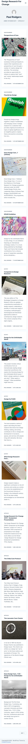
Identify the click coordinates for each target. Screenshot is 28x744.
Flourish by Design (10, 95)
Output (6, 269)
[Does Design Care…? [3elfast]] (14, 166)
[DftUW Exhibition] (14, 226)
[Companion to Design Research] (14, 285)
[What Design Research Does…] (14, 470)
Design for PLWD (9, 399)
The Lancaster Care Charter (13, 618)
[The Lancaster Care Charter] (14, 630)
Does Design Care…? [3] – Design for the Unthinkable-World (13, 675)
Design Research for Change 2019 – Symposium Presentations (13, 518)
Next (22, 733)
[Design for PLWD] (14, 411)
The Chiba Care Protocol (12, 558)
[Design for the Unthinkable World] (14, 351)
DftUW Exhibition (10, 214)
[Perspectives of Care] (14, 47)
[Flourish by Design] (14, 107)
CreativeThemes (6, 742)
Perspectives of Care (11, 35)
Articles (6, 513)
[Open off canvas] (25, 3)
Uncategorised (8, 32)
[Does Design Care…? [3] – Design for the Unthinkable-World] (14, 689)
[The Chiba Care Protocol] (14, 570)
